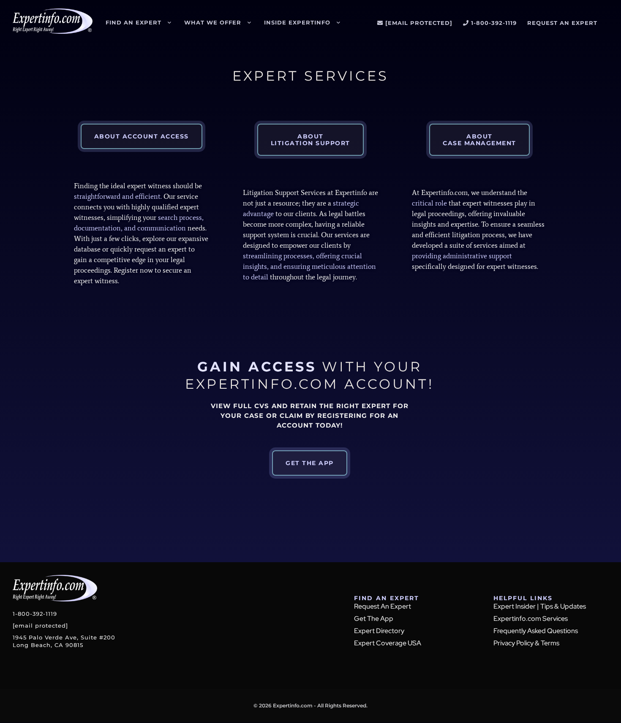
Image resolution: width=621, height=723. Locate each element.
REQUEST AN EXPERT (562, 22)
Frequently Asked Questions (535, 630)
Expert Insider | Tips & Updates (539, 606)
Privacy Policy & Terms (526, 643)
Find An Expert (133, 22)
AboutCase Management (479, 140)
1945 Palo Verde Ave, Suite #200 (64, 641)
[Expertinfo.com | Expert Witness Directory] (53, 29)
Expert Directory (379, 630)
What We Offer (212, 22)
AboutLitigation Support (310, 140)
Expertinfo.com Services (530, 618)
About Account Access (141, 136)
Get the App (310, 463)
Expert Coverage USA (387, 643)
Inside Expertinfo (297, 22)
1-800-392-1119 (494, 22)
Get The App (373, 618)
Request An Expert (382, 606)
